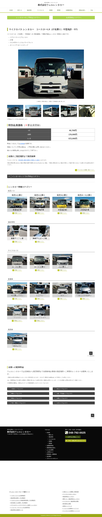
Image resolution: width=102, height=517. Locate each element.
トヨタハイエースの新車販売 (18, 495)
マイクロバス (52, 439)
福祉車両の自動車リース (17, 510)
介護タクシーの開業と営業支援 (71, 491)
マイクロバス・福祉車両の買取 (71, 501)
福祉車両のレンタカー (68, 496)
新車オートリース (67, 506)
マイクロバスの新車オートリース (71, 511)
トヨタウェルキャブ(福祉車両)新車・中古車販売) (23, 500)
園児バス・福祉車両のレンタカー (71, 499)
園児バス (51, 434)
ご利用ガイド (50, 452)
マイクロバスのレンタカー (69, 494)
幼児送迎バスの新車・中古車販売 (19, 502)
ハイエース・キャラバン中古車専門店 (20, 507)
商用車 (50, 443)
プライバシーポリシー (52, 458)
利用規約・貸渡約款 (52, 454)
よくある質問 (50, 449)
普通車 (50, 441)
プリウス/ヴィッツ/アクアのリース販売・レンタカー (24, 505)
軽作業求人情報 (67, 503)
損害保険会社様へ (51, 447)
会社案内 (49, 456)
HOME (48, 432)
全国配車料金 (50, 445)
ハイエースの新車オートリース (71, 508)
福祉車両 (51, 436)
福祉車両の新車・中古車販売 (18, 498)
